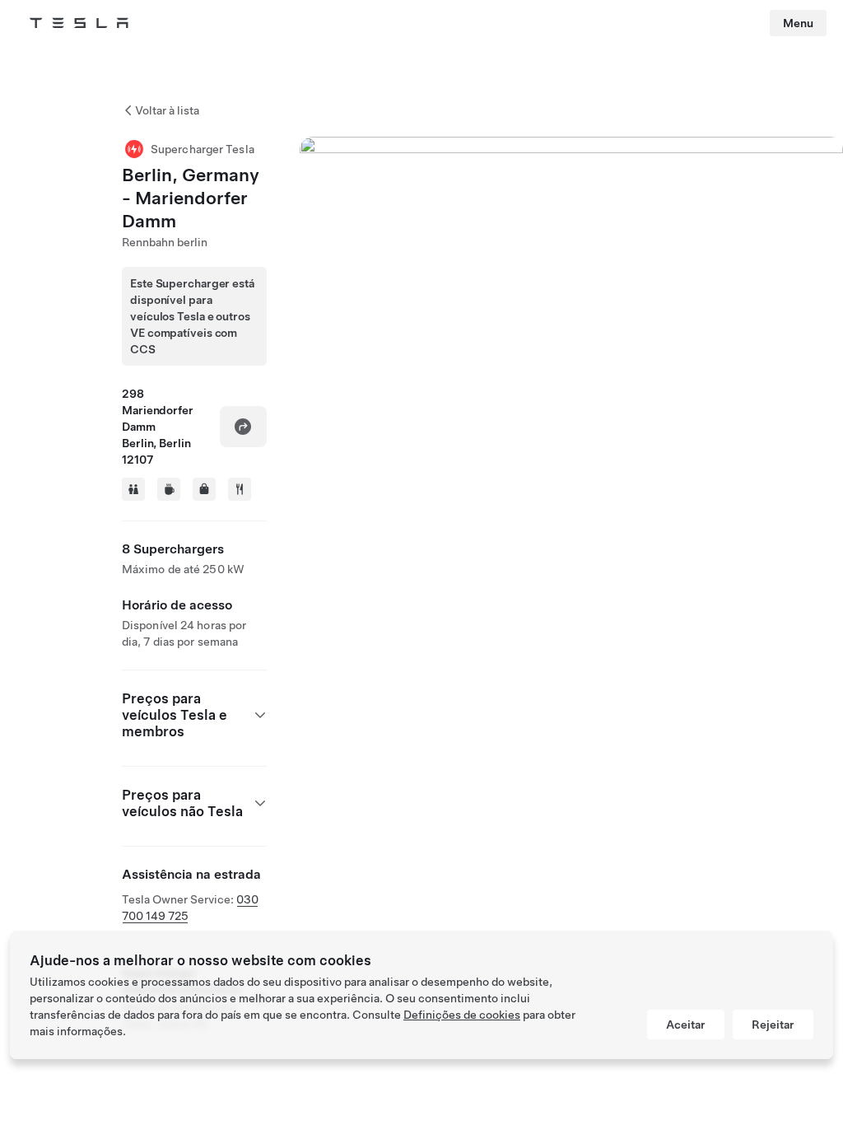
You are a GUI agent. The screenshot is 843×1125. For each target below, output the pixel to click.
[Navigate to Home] (79, 23)
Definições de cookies (461, 1014)
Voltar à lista (167, 110)
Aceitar (686, 1024)
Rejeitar (773, 1024)
